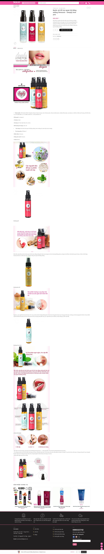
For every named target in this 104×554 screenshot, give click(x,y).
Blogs (82, 2)
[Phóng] (15, 43)
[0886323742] (89, 3)
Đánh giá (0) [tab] (20, 48)
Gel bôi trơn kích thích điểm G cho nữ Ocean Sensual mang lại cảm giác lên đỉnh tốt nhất (42, 507)
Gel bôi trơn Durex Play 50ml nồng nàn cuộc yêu (81, 507)
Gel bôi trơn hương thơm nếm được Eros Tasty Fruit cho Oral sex (22, 507)
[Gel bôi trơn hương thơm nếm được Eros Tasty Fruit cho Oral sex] (23, 496)
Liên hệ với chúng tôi (77, 539)
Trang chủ (55, 8)
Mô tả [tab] (14, 48)
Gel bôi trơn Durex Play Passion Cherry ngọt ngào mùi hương (61, 507)
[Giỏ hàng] (86, 3)
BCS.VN (20, 520)
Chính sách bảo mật (58, 529)
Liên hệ (36, 531)
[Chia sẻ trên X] (56, 39)
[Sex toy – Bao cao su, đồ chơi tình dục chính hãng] (16, 2)
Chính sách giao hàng (59, 531)
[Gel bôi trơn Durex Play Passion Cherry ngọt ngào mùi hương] (62, 496)
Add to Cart (84, 551)
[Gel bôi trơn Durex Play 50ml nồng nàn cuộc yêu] (81, 496)
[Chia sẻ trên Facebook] (54, 39)
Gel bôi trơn (62, 8)
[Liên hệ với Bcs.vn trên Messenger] (102, 549)
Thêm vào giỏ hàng (66, 30)
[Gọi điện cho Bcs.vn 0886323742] (102, 544)
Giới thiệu (37, 529)
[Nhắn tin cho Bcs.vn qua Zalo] (102, 546)
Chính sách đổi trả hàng (59, 534)
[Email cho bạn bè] (58, 39)
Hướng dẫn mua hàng (59, 536)
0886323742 (78, 530)
